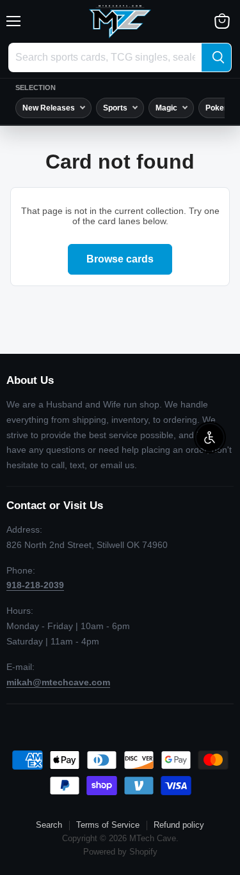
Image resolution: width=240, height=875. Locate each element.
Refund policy (179, 825)
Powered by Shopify (120, 851)
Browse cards (120, 259)
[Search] (216, 57)
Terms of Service (108, 825)
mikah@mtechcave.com (58, 682)
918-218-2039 (35, 585)
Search (49, 825)
